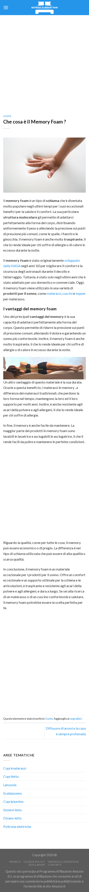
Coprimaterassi (14, 768)
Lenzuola (9, 785)
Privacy (15, 861)
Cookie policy (34, 861)
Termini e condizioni (63, 861)
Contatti (54, 864)
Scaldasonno (12, 793)
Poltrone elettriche (17, 826)
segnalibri (76, 718)
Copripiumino (13, 801)
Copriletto (11, 776)
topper (81, 293)
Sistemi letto (12, 810)
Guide (7, 116)
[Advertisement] (44, 61)
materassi (54, 293)
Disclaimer (37, 864)
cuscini (67, 293)
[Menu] (5, 7)
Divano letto (12, 818)
